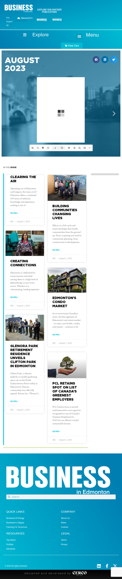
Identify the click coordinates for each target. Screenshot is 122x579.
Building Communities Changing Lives (64, 212)
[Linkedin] (99, 566)
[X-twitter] (115, 566)
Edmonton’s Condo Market (64, 302)
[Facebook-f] (107, 566)
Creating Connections (23, 263)
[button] (79, 36)
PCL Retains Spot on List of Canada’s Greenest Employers (64, 391)
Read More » (14, 213)
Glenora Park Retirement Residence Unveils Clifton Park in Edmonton (24, 356)
